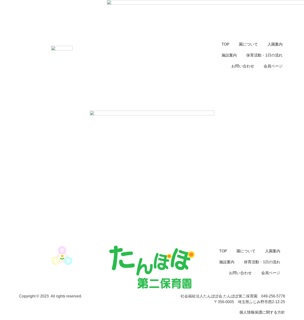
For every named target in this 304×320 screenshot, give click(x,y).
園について (248, 44)
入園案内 (275, 44)
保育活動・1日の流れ (264, 55)
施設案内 (229, 55)
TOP (225, 44)
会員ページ (273, 66)
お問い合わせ (242, 66)
